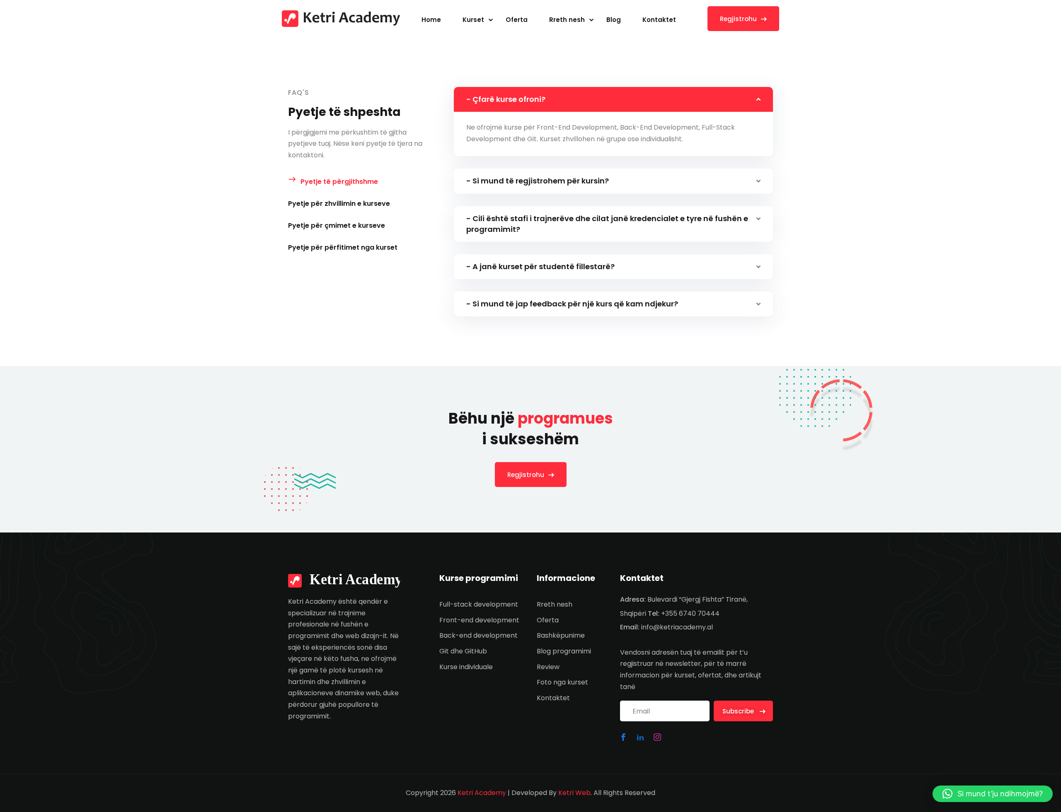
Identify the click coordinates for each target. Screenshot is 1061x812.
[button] (993, 793)
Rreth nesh (567, 19)
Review (548, 667)
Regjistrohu (738, 18)
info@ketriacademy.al (677, 627)
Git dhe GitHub (463, 651)
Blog (613, 19)
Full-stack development (478, 604)
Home (431, 19)
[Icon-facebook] (623, 737)
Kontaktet (659, 19)
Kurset (473, 19)
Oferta (517, 19)
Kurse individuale (466, 667)
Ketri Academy (482, 793)
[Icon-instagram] (657, 737)
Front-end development (479, 620)
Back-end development (478, 635)
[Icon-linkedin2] (640, 737)
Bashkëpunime (561, 635)
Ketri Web (574, 793)
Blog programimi (564, 651)
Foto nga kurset (562, 682)
